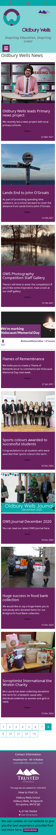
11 (18, 734)
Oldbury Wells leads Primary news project (26, 112)
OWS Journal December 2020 (27, 521)
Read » (28, 131)
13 (34, 734)
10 (10, 734)
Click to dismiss (30, 830)
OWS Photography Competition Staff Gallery (24, 275)
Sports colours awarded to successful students (25, 441)
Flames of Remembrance (23, 358)
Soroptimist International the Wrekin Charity (27, 682)
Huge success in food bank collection (25, 597)
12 (26, 734)
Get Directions (29, 814)
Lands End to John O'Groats (26, 192)
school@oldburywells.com (28, 763)
